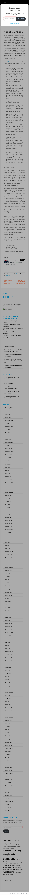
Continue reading (14, 23)
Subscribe (21, 18)
